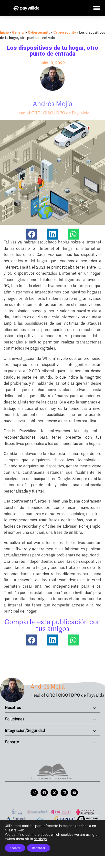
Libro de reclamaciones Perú (52, 778)
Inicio (4, 32)
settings (40, 839)
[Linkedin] (64, 792)
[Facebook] (44, 792)
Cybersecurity (39, 32)
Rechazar (38, 848)
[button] (31, 234)
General (18, 32)
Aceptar (15, 848)
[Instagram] (34, 792)
